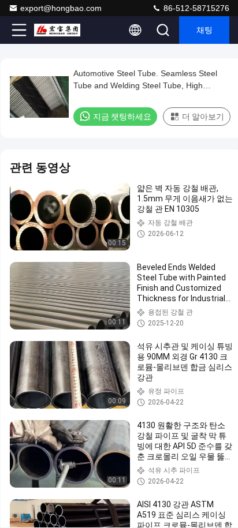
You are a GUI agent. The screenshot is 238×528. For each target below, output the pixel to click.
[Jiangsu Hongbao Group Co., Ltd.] (57, 30)
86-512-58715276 (195, 8)
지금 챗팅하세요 (122, 116)
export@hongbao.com (61, 8)
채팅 (204, 30)
